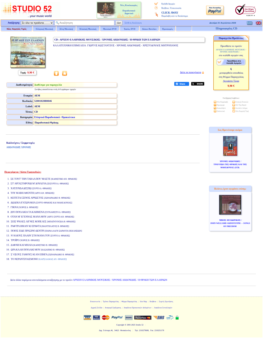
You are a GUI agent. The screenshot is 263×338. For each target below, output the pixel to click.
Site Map (143, 301)
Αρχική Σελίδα (96, 308)
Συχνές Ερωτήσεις (166, 301)
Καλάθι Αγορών (168, 4)
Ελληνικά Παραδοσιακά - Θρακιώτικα (54, 117)
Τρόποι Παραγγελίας (111, 301)
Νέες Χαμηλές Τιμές (17, 29)
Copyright (120, 325)
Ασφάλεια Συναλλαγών (163, 308)
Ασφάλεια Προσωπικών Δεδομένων (138, 308)
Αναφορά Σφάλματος (113, 308)
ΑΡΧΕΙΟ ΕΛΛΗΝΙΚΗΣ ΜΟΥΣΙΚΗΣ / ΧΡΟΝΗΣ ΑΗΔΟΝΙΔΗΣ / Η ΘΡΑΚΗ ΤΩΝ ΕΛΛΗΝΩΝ (120, 279)
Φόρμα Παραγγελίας (129, 301)
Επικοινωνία (175, 8)
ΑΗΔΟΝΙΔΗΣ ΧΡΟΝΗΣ (18, 147)
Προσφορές (167, 29)
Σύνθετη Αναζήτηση (133, 23)
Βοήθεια (165, 8)
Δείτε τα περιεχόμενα (190, 72)
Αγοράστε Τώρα (231, 80)
